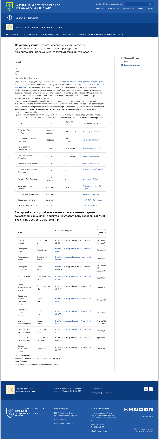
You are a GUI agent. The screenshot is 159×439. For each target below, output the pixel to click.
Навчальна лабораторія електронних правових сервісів (100, 34)
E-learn (140, 8)
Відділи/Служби (129, 8)
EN (100, 4)
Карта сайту (147, 416)
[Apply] (150, 4)
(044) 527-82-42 (60, 419)
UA (97, 4)
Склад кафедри (68, 34)
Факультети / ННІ (113, 8)
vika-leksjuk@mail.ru (91, 205)
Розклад (150, 8)
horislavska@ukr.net (91, 156)
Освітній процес (28, 34)
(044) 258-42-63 (97, 424)
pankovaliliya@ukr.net (91, 148)
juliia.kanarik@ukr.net (91, 179)
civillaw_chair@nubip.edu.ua (101, 393)
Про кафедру (11, 34)
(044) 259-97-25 (96, 388)
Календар (99, 8)
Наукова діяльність (49, 34)
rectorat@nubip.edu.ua (63, 423)
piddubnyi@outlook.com (92, 131)
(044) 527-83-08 (97, 427)
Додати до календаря (132, 65)
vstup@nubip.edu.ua (98, 431)
